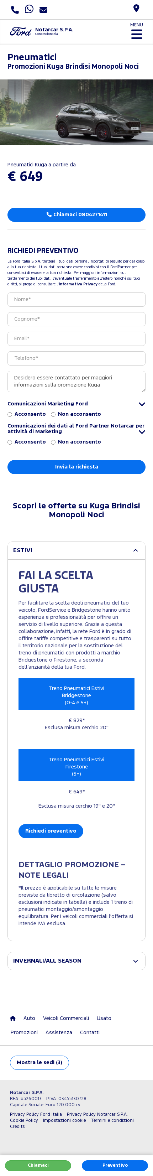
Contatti (90, 1032)
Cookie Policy (24, 1121)
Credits (17, 1127)
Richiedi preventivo (50, 831)
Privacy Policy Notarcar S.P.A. (97, 1115)
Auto (29, 1018)
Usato (104, 1018)
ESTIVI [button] (22, 550)
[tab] (76, 550)
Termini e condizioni (112, 1121)
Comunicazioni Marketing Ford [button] (47, 404)
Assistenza (59, 1032)
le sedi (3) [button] (39, 1062)
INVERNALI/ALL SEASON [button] (47, 961)
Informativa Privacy (78, 284)
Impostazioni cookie (64, 1121)
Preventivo (115, 1165)
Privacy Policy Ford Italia (36, 1115)
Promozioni (24, 1032)
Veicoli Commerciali (66, 1018)
